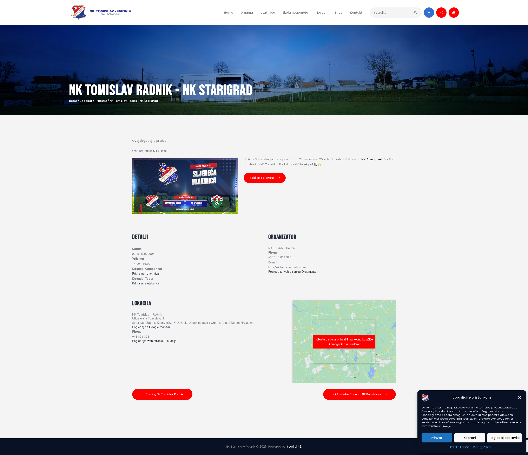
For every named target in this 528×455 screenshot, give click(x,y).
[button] (520, 397)
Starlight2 (294, 446)
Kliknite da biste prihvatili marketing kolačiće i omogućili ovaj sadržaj (344, 341)
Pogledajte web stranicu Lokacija (154, 341)
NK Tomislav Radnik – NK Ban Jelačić (357, 394)
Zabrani (469, 438)
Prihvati (437, 438)
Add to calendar (262, 178)
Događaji (86, 101)
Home (73, 101)
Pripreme (101, 101)
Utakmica (152, 273)
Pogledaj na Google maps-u (151, 327)
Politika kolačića (460, 447)
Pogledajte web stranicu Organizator (293, 272)
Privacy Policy (482, 447)
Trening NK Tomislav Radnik (164, 394)
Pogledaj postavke (504, 438)
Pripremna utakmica (145, 283)
